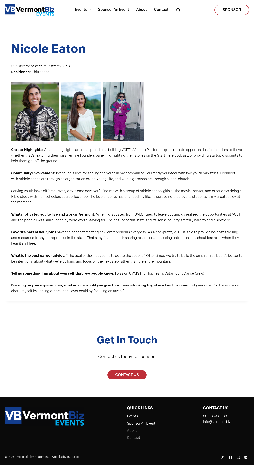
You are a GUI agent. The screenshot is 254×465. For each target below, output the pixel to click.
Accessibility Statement (33, 457)
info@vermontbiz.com (221, 422)
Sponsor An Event (113, 10)
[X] (222, 457)
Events (132, 416)
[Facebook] (230, 457)
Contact (161, 10)
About (141, 10)
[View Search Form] (178, 10)
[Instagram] (238, 457)
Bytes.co (73, 457)
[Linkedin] (245, 457)
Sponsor (232, 10)
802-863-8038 (215, 416)
